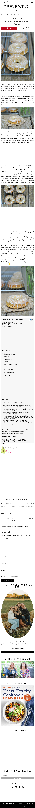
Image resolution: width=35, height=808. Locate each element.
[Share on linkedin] (26, 499)
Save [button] (30, 320)
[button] (33, 2)
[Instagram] (9, 741)
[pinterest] (9, 2)
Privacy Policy (28, 803)
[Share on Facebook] (20, 499)
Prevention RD (10, 803)
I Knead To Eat (19, 433)
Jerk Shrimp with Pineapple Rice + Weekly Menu (8, 505)
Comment (4, 539)
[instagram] (4, 2)
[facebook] (7, 2)
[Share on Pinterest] (24, 499)
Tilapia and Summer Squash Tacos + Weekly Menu (26, 505)
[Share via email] (19, 499)
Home (3, 15)
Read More (17, 652)
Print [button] (32, 320)
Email (3, 563)
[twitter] (2, 2)
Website (3, 570)
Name (3, 557)
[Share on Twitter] (22, 499)
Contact (19, 803)
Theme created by (17, 806)
